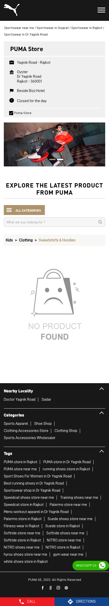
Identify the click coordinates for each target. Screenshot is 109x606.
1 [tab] (50, 160)
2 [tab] (58, 160)
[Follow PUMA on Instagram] (58, 588)
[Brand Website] (66, 588)
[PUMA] (12, 10)
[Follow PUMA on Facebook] (42, 588)
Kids (9, 240)
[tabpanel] (54, 142)
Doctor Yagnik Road (19, 399)
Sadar (46, 399)
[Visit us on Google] (50, 588)
